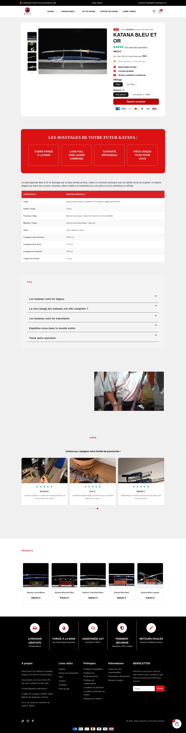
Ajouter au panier (136, 101)
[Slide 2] (90, 508)
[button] (93, 298)
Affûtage (117, 79)
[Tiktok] (23, 721)
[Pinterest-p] (33, 721)
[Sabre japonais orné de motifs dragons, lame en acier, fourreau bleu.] (32, 36)
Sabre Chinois (129, 11)
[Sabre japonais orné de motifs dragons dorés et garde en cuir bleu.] (32, 47)
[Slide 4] (95, 508)
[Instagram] (28, 721)
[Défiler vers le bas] (32, 72)
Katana (50, 11)
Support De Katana (109, 11)
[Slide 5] (97, 508)
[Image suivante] (103, 51)
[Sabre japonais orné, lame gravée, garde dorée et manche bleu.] (32, 67)
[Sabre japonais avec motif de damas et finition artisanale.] (32, 57)
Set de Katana (88, 11)
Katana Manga (67, 11)
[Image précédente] (41, 51)
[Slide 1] (88, 508)
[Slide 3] (93, 508)
